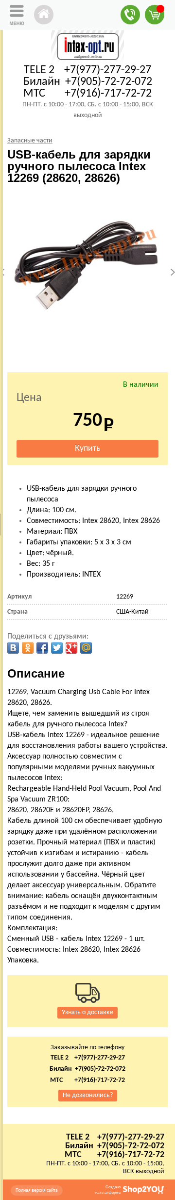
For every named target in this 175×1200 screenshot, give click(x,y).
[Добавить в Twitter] (57, 648)
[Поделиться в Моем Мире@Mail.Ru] (86, 648)
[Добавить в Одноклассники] (28, 648)
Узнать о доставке (87, 1012)
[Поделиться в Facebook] (42, 648)
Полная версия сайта (37, 1190)
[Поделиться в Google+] (71, 648)
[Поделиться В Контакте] (13, 648)
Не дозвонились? (88, 1095)
